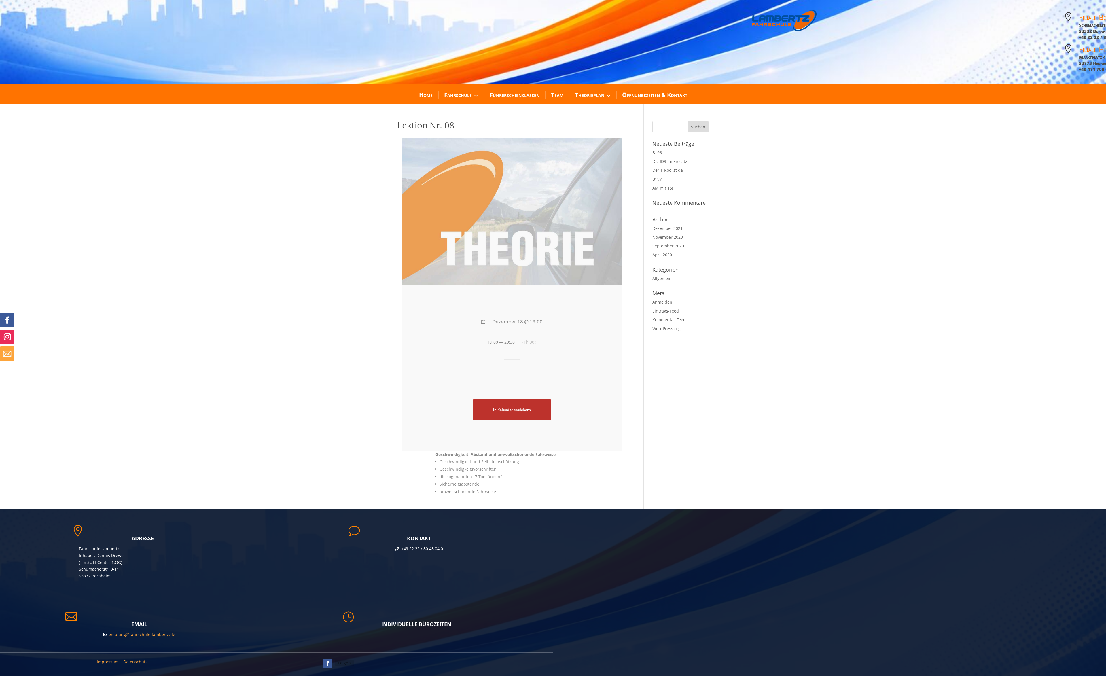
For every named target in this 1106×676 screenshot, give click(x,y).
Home (426, 95)
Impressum (108, 661)
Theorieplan (589, 95)
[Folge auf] (7, 353)
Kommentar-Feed (669, 319)
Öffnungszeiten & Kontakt (654, 95)
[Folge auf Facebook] (7, 320)
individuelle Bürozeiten (416, 624)
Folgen (344, 663)
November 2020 (667, 237)
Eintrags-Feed (665, 311)
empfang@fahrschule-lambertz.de (141, 634)
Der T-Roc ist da (667, 170)
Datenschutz (135, 661)
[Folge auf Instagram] (7, 337)
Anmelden (662, 302)
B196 (657, 152)
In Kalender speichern (512, 409)
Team (557, 95)
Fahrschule (458, 95)
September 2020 (668, 246)
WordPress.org (666, 328)
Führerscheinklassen (514, 95)
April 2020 (662, 254)
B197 (657, 179)
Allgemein (662, 278)
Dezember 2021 (667, 228)
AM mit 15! (662, 188)
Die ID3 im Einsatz (669, 161)
